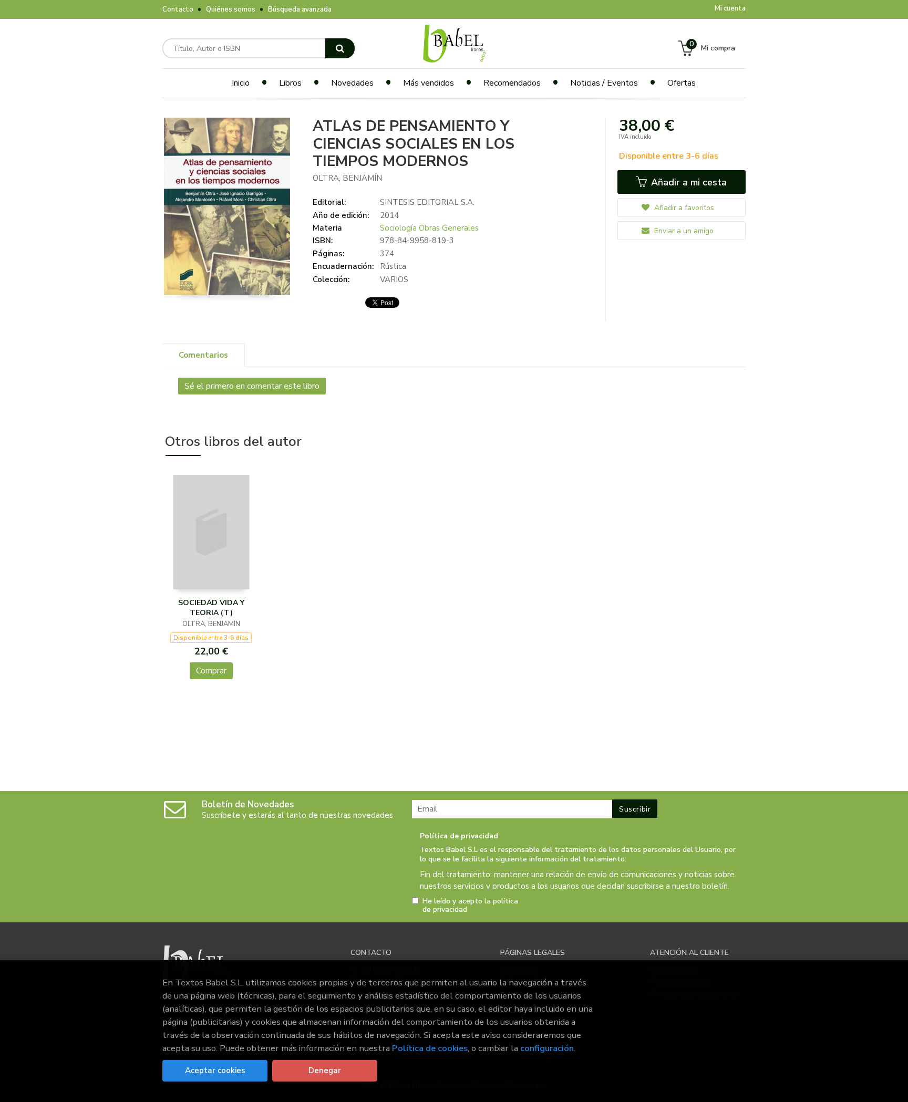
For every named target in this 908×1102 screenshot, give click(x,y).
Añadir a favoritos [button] (683, 208)
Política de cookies (430, 1048)
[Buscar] (340, 48)
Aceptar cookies (215, 1070)
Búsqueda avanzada (300, 9)
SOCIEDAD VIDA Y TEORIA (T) (211, 608)
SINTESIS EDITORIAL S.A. (427, 202)
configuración (547, 1048)
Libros (290, 83)
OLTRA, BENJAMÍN (347, 178)
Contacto (177, 9)
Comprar (211, 671)
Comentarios (203, 355)
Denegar (324, 1070)
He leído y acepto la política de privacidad (470, 905)
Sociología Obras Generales (429, 228)
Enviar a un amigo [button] (683, 231)
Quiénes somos (230, 9)
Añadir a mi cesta (687, 182)
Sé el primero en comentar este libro (251, 386)
